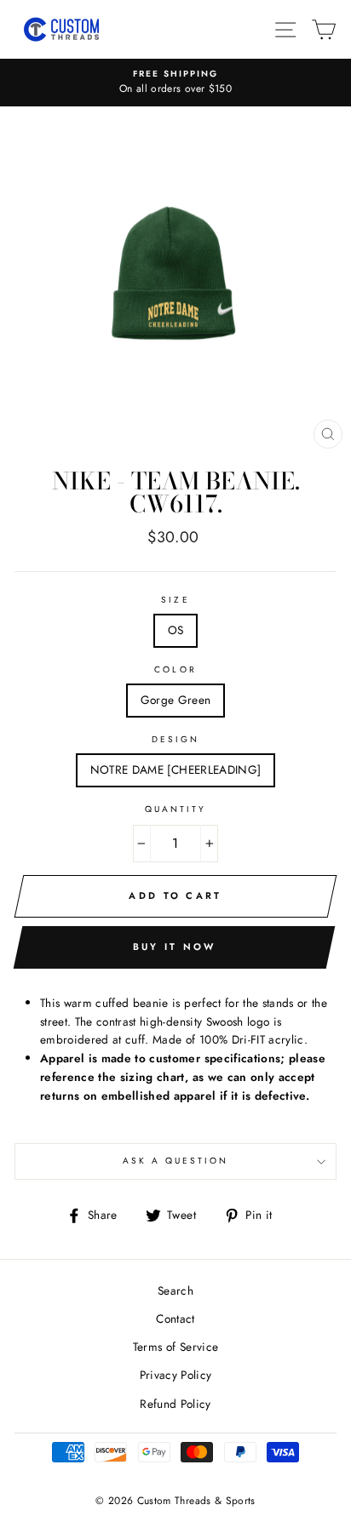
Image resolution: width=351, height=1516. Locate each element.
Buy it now (174, 946)
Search (175, 1290)
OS (176, 629)
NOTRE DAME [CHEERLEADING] (176, 769)
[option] (175, 82)
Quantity (175, 809)
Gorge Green (176, 699)
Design (175, 739)
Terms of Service (175, 1346)
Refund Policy (175, 1403)
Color (175, 669)
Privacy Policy (176, 1374)
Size (175, 599)
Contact (175, 1318)
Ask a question (176, 1160)
